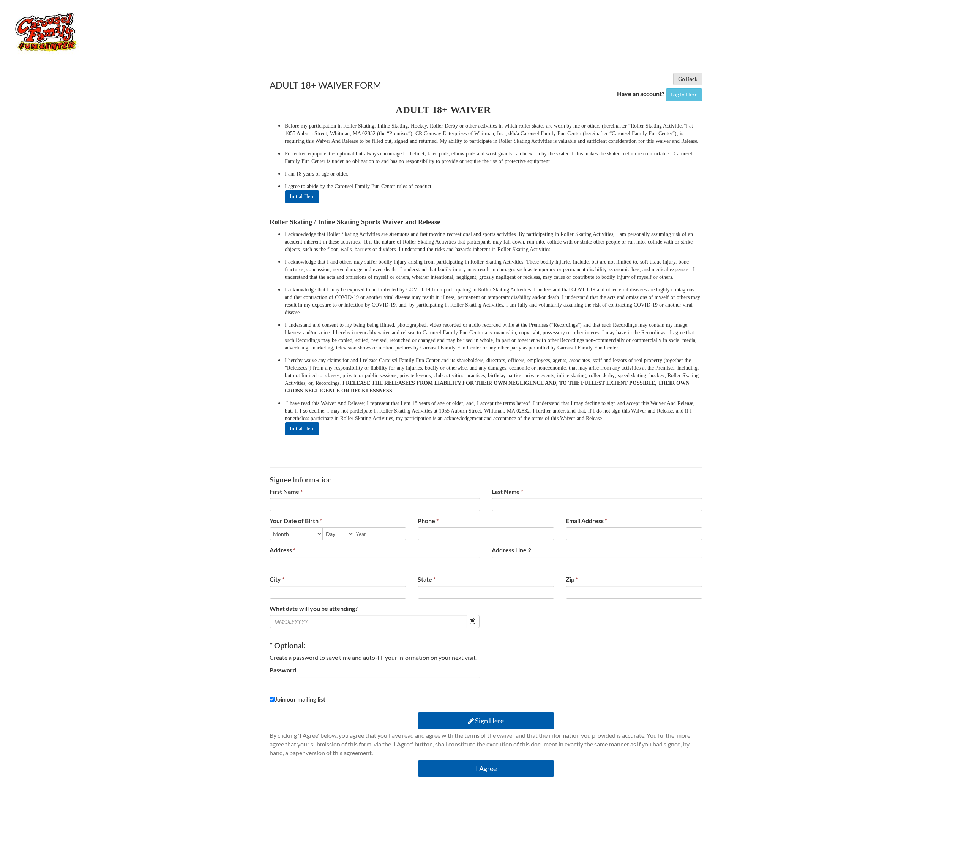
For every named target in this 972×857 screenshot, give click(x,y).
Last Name (507, 491)
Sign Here (489, 720)
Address (282, 549)
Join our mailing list (300, 699)
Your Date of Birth (296, 520)
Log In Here (684, 94)
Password (283, 670)
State (427, 579)
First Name (286, 491)
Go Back (687, 79)
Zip (572, 579)
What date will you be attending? (314, 608)
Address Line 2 (511, 549)
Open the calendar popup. (473, 621)
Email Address (586, 520)
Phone (428, 520)
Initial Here (302, 196)
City (277, 579)
